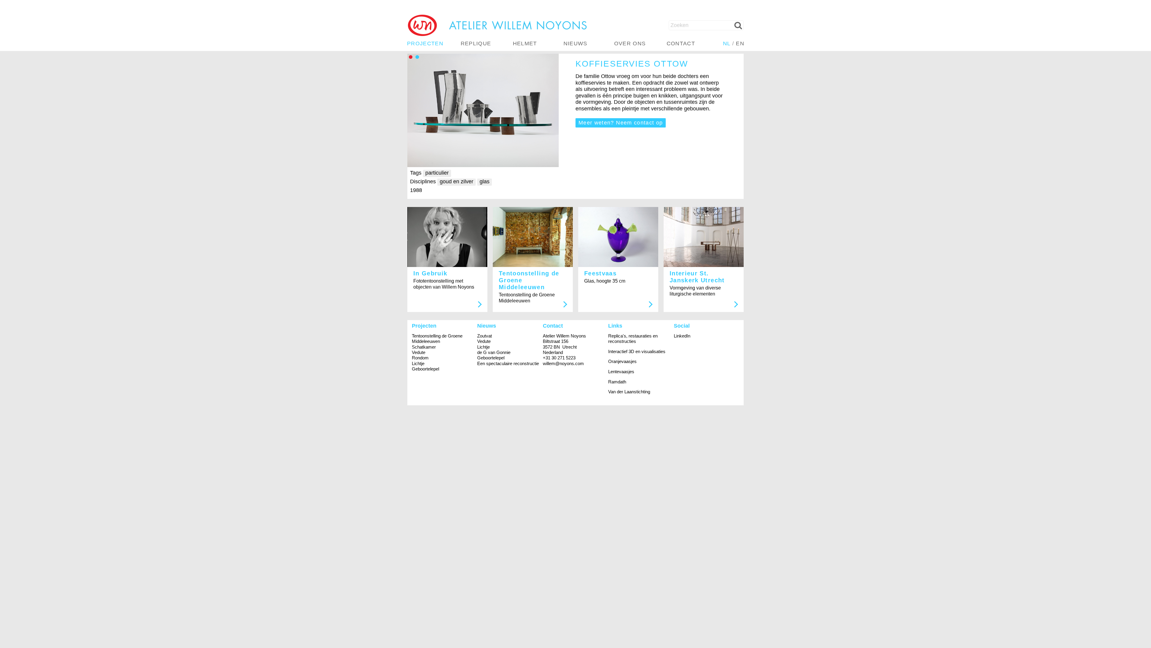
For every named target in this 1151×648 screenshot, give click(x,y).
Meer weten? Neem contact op (620, 123)
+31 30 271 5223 (559, 357)
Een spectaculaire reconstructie (508, 363)
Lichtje (418, 363)
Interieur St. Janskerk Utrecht (697, 277)
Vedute (418, 352)
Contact (681, 43)
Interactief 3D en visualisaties (636, 351)
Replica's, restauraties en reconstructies (633, 338)
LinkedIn (682, 335)
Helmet (525, 43)
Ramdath (617, 381)
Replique (476, 43)
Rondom (420, 357)
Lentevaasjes (621, 371)
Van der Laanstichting (629, 391)
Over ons (630, 43)
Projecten (425, 43)
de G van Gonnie (493, 352)
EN (740, 43)
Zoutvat (484, 335)
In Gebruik (430, 273)
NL (726, 43)
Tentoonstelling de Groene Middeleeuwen (437, 338)
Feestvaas (600, 273)
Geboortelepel (425, 368)
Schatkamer (424, 347)
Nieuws (575, 43)
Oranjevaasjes (622, 361)
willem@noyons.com (563, 363)
